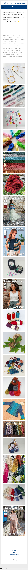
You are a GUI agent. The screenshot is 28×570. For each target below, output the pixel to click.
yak (20, 58)
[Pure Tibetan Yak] (14, 494)
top (4, 50)
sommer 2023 (14, 61)
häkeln (18, 46)
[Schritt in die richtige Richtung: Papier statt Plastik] (14, 320)
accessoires (14, 58)
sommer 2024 (6, 58)
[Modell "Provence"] (14, 210)
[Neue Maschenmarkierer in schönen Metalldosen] (14, 267)
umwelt (5, 52)
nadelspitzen (18, 33)
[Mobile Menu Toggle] (2, 7)
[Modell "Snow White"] (14, 294)
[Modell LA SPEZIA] (14, 241)
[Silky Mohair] (14, 387)
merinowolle (17, 50)
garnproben (18, 54)
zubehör (12, 35)
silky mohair (6, 61)
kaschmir (16, 39)
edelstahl (6, 35)
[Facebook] (3, 2)
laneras (22, 39)
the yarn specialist (8, 54)
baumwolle (11, 37)
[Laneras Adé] (14, 184)
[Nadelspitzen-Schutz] (14, 118)
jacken (5, 48)
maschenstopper (8, 39)
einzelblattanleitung (9, 46)
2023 (20, 52)
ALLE (4, 30)
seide (21, 37)
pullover (21, 43)
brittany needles (13, 52)
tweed (5, 37)
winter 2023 (10, 50)
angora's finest (13, 41)
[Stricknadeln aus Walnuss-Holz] (14, 342)
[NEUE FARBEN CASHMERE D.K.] (14, 162)
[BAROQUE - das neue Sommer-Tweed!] (14, 95)
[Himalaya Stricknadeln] (14, 73)
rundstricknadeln (8, 33)
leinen (17, 37)
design (15, 43)
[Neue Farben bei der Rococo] (14, 140)
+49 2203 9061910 (9, 3)
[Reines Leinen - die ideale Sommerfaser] (14, 428)
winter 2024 (19, 56)
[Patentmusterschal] (14, 468)
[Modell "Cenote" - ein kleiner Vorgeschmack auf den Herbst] (14, 409)
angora (5, 41)
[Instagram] (8, 2)
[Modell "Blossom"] (14, 520)
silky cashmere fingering (15, 48)
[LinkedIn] (5, 2)
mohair (5, 56)
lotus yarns (10, 30)
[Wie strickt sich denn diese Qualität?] (14, 365)
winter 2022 (12, 56)
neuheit (18, 35)
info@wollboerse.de (21, 3)
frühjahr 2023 (7, 43)
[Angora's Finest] (14, 445)
